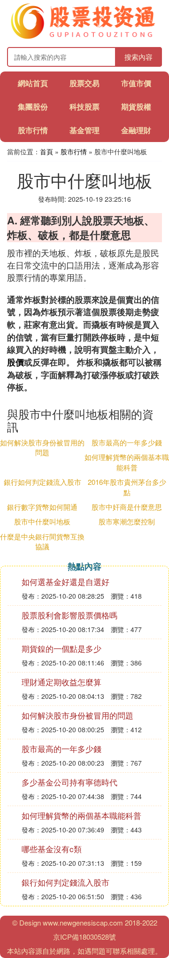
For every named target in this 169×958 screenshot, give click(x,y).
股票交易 (84, 83)
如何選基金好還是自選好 (65, 581)
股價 (15, 362)
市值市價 (136, 83)
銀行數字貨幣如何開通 (42, 507)
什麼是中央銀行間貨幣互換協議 (42, 541)
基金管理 (84, 130)
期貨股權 (136, 106)
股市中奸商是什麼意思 (127, 507)
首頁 (46, 151)
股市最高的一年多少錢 (127, 442)
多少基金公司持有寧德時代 (69, 782)
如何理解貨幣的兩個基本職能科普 (126, 462)
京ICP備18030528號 (84, 937)
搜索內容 (138, 57)
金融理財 (136, 130)
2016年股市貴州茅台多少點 (127, 487)
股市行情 (33, 130)
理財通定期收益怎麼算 (61, 682)
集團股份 (33, 106)
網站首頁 (33, 83)
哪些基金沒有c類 (52, 849)
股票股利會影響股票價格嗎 (69, 615)
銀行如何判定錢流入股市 (42, 482)
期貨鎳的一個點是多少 (61, 648)
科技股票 (84, 106)
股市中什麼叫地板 (42, 521)
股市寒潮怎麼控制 (127, 521)
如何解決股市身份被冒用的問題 (42, 447)
